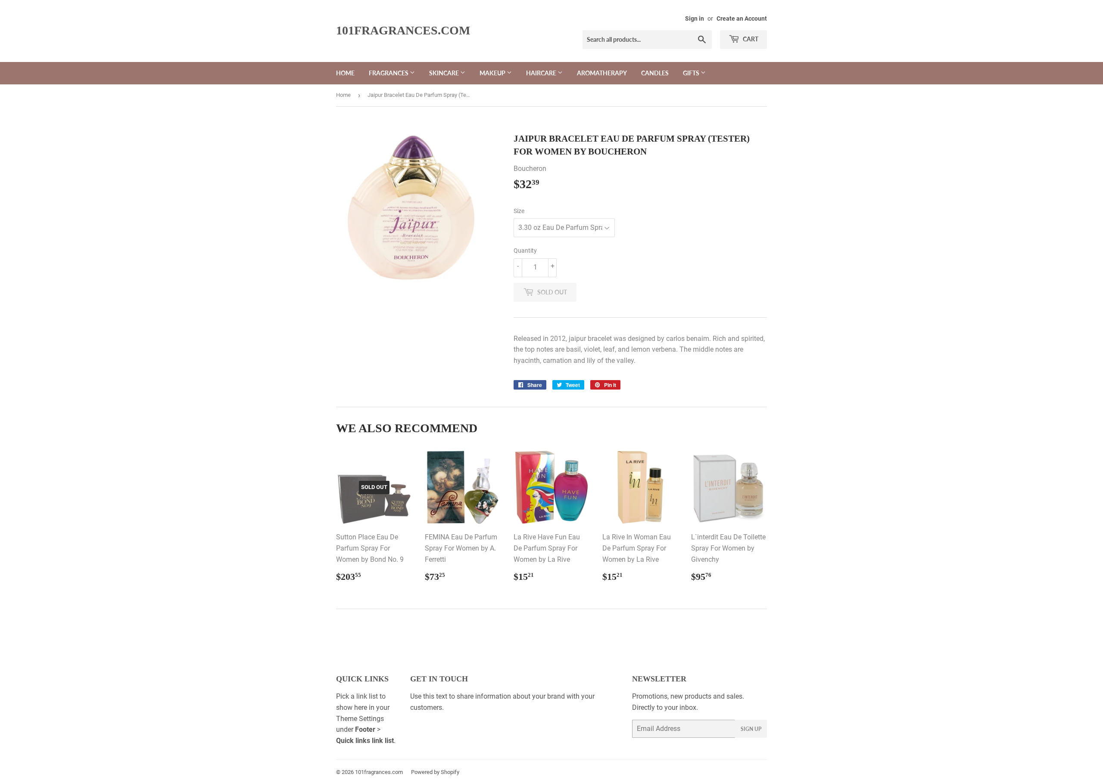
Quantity (525, 250)
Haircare (542, 73)
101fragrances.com (403, 30)
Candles (655, 73)
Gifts (692, 73)
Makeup (493, 73)
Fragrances (389, 73)
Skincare (444, 73)
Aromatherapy (602, 73)
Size (519, 210)
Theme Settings (360, 719)
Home (345, 73)
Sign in (694, 18)
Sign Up (751, 729)
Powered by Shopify (435, 772)
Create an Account (742, 18)
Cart (750, 39)
